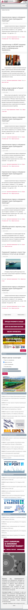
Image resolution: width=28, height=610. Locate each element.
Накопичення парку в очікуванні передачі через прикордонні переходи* (13, 19)
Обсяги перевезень (8, 364)
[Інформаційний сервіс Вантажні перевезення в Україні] (14, 2)
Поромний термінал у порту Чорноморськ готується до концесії (14, 253)
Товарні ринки (6, 514)
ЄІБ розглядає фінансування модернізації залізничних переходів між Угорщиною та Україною (13, 398)
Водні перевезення (11, 109)
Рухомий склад (7, 366)
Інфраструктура (15, 38)
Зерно (23, 36)
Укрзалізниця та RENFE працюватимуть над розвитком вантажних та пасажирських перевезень (14, 47)
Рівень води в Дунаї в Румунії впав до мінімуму (12, 89)
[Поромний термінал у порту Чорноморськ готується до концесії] (14, 270)
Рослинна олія (5, 38)
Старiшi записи (6, 314)
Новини (19, 80)
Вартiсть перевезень (9, 360)
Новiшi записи (22, 314)
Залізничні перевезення (12, 36)
